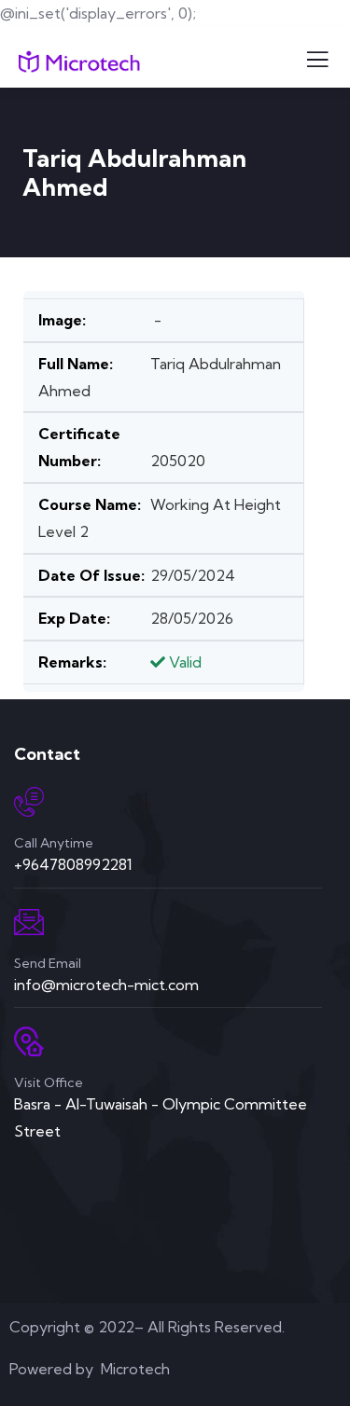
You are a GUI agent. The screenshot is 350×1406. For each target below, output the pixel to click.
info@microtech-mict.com (106, 984)
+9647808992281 (73, 864)
